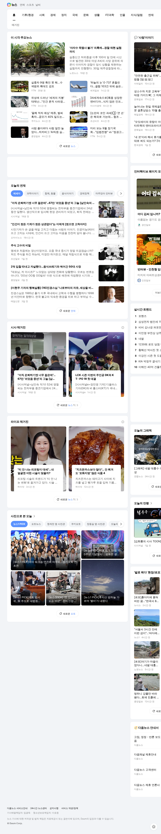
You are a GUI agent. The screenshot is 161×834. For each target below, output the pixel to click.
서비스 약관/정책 (69, 808)
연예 (22, 4)
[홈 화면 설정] (153, 826)
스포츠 (30, 4)
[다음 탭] (121, 193)
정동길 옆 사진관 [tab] (96, 523)
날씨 (38, 4)
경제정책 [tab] (84, 193)
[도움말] (122, 327)
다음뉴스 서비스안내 (17, 808)
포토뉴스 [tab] (36, 523)
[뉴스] (14, 4)
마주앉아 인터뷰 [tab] (104, 193)
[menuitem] (14, 15)
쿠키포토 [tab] (76, 523)
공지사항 (54, 808)
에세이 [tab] (16, 193)
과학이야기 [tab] (33, 193)
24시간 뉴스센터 (38, 808)
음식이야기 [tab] (68, 193)
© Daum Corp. (14, 823)
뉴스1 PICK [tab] (19, 523)
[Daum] (9, 4)
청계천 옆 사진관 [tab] (56, 523)
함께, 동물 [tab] (50, 193)
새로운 (69, 146)
